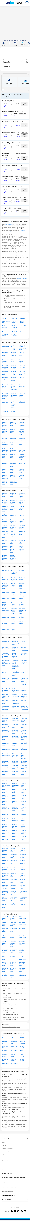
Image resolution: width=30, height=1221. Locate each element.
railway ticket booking (21, 278)
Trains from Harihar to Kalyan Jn (11, 1027)
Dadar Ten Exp (6, 132)
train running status (14, 231)
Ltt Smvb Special (7, 111)
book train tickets (9, 224)
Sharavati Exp (6, 143)
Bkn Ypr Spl (5, 101)
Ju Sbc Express (6, 176)
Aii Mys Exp (5, 208)
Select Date (24, 104)
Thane (5, 115)
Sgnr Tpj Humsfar (7, 121)
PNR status (22, 230)
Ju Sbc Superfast (7, 197)
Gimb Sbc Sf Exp (7, 165)
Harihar (18, 105)
